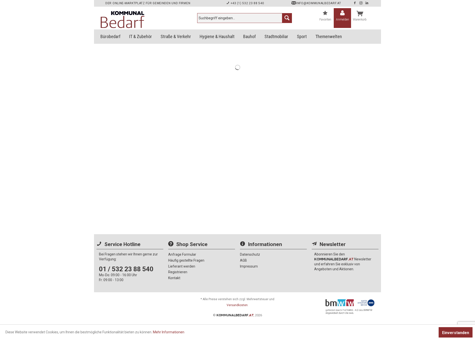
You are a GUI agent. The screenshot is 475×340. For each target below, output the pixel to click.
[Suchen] (287, 18)
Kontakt (174, 278)
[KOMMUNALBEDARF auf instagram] (361, 3)
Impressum (249, 266)
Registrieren (177, 272)
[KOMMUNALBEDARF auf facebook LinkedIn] (367, 3)
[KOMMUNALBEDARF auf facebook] (355, 3)
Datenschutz (250, 254)
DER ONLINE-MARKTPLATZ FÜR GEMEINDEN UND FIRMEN (147, 3)
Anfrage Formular (182, 254)
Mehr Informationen (168, 332)
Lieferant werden (181, 266)
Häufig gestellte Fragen (186, 260)
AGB (243, 260)
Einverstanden (455, 332)
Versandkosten (237, 305)
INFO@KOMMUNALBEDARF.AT (318, 3)
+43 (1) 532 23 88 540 (247, 3)
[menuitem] (244, 18)
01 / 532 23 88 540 (126, 269)
